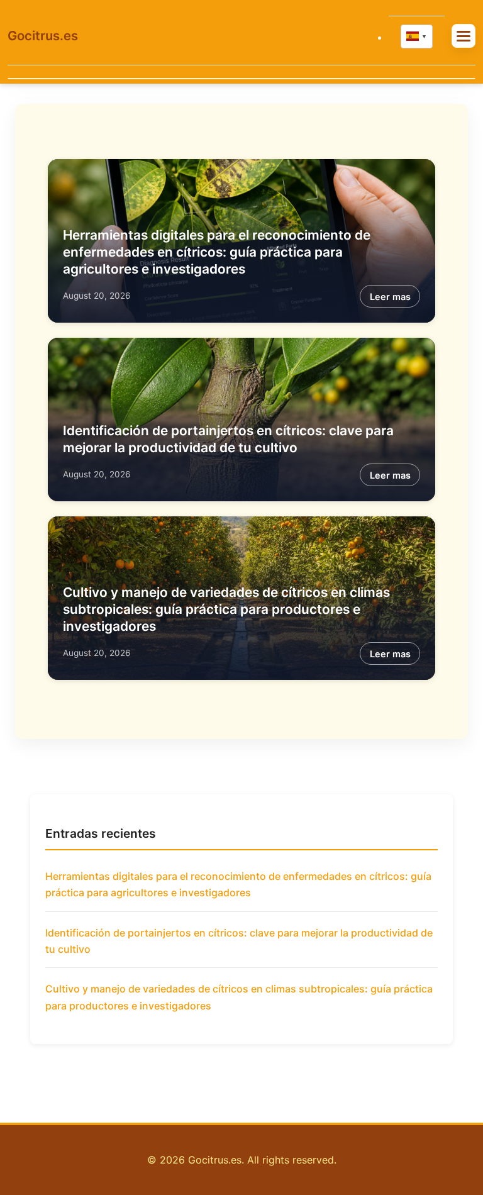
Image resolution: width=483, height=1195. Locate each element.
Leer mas (390, 296)
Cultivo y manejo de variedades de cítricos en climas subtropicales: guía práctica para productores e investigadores (226, 609)
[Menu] (463, 35)
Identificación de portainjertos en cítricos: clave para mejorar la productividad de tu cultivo (239, 940)
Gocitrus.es (43, 35)
